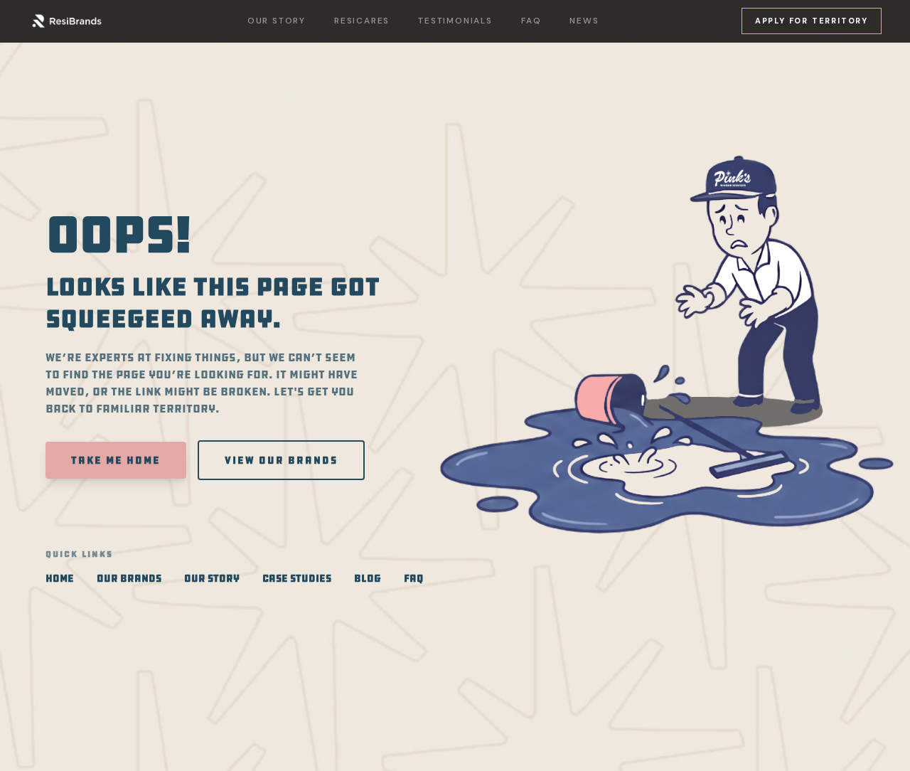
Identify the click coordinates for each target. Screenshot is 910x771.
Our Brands (129, 578)
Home (60, 578)
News (584, 20)
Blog (367, 578)
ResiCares (362, 20)
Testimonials (455, 20)
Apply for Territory (811, 21)
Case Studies (296, 578)
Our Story (276, 20)
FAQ (531, 20)
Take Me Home (116, 460)
